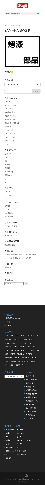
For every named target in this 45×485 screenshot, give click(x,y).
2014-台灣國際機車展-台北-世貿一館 (17, 258)
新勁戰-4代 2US (10, 116)
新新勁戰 (29, 354)
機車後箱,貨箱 (9, 245)
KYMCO (31, 339)
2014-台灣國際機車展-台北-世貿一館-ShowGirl (21, 254)
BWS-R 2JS (8, 102)
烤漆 (6, 361)
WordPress (22, 482)
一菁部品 (21, 347)
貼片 (6, 365)
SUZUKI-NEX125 (10, 226)
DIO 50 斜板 (9, 213)
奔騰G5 (7, 164)
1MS (11, 336)
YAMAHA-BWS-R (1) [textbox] (14, 376)
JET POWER (23, 339)
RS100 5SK (8, 130)
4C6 (27, 336)
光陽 (6, 350)
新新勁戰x (8, 358)
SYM (25, 343)
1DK (6, 336)
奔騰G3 (7, 168)
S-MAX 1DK (8, 109)
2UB (16, 336)
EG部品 (8, 325)
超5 (5, 161)
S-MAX (7, 343)
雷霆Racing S (9, 175)
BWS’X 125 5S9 (10, 105)
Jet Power (8, 195)
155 (37, 336)
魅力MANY (8, 154)
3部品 (8, 322)
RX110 (6, 209)
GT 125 (7, 206)
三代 (28, 347)
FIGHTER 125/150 (11, 202)
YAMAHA (8, 347)
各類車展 (7, 267)
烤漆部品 (13, 361)
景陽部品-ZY (26, 358)
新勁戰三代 (20, 354)
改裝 (37, 350)
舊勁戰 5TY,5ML (10, 126)
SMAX (13, 343)
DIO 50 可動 (9, 216)
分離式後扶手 (14, 350)
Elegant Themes (22, 479)
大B (27, 350)
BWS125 (8, 339)
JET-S (6, 199)
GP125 (6, 182)
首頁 (6, 26)
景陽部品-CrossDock (13, 318)
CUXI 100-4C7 (9, 134)
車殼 (11, 365)
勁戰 (22, 350)
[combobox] (22, 84)
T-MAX (31, 343)
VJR (5, 179)
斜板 (6, 354)
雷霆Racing (8, 171)
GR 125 (7, 192)
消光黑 (34, 358)
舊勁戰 (33, 361)
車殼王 (18, 365)
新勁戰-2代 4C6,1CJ (11, 123)
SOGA (19, 343)
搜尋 (25, 284)
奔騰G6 (7, 157)
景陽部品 (17, 358)
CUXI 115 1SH (9, 137)
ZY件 (15, 347)
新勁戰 (12, 354)
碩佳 (23, 361)
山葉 (32, 350)
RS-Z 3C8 (7, 144)
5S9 (32, 336)
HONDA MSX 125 (11, 235)
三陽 (33, 347)
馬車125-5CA (9, 141)
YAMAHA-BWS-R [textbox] (22, 84)
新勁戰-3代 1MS (10, 119)
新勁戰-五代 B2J (10, 112)
